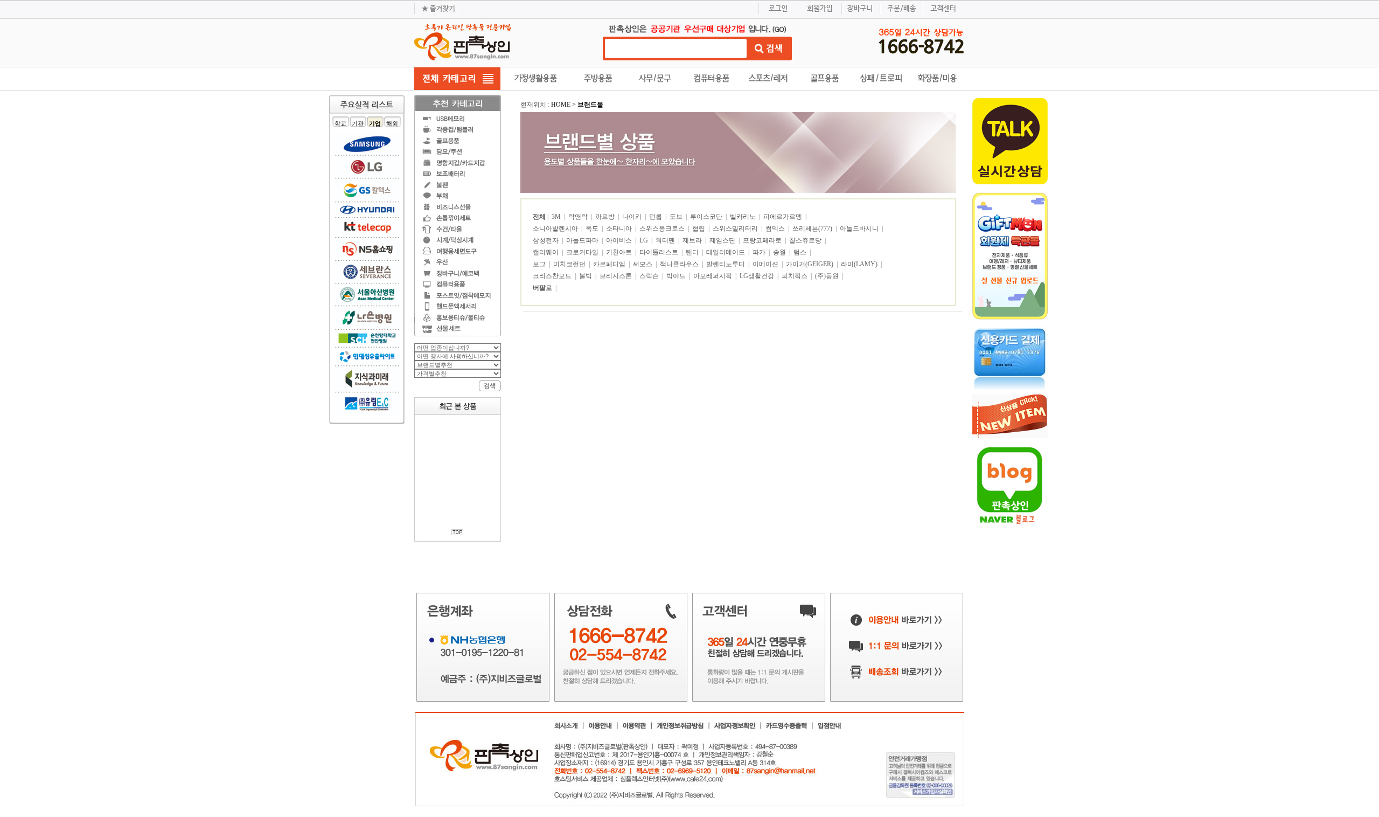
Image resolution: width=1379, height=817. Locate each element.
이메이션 (766, 264)
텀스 (800, 252)
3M (557, 216)
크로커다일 (583, 252)
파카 (760, 252)
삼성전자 (546, 240)
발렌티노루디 (726, 264)
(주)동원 (827, 276)
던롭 (656, 216)
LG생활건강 (758, 276)
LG (644, 240)
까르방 (605, 216)
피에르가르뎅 (783, 216)
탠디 (693, 252)
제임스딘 (723, 240)
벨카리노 (743, 216)
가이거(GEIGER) (810, 264)
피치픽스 (795, 276)
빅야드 (676, 276)
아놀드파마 (583, 240)
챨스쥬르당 (806, 240)
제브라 (693, 240)
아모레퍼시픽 (713, 276)
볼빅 (586, 276)
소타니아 (619, 228)
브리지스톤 (616, 276)
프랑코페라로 (763, 240)
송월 (780, 252)
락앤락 (578, 216)
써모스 (643, 264)
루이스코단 (707, 216)
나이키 (632, 216)
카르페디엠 (610, 264)
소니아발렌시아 (556, 228)
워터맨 (666, 240)
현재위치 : (535, 104)
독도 (593, 228)
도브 (677, 216)
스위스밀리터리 (736, 228)
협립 (699, 228)
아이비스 (619, 240)
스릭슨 (649, 276)
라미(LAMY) (860, 264)
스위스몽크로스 (662, 228)
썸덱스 (775, 228)
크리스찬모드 (553, 276)
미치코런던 (570, 264)
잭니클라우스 (680, 264)
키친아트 (619, 252)
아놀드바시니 (860, 228)
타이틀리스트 (659, 252)
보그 (540, 264)
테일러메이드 (726, 252)
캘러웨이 (546, 252)
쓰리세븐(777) (813, 228)
